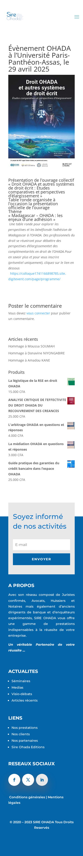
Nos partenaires (25, 740)
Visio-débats (22, 694)
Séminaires (21, 681)
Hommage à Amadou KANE (29, 360)
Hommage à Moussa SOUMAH (31, 346)
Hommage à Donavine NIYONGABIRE (36, 353)
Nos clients (21, 734)
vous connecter (38, 313)
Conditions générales (27, 797)
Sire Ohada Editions (28, 747)
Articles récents (25, 700)
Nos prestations (25, 728)
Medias (17, 687)
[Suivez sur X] (28, 780)
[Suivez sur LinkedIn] (42, 780)
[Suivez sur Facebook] (14, 780)
